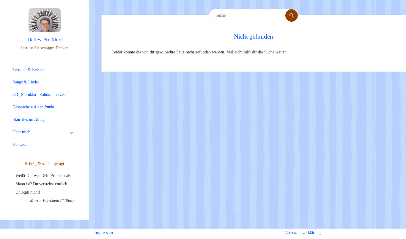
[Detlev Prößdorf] (44, 20)
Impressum (104, 232)
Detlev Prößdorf (44, 39)
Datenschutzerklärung (302, 232)
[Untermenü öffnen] (72, 133)
